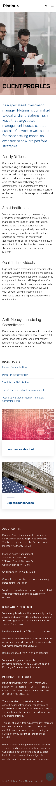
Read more (8, 631)
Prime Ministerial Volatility (15, 375)
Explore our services (20, 503)
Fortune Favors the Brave (15, 367)
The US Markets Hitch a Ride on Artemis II (23, 390)
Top (50, 777)
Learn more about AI (20, 449)
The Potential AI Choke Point (16, 382)
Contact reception (12, 579)
